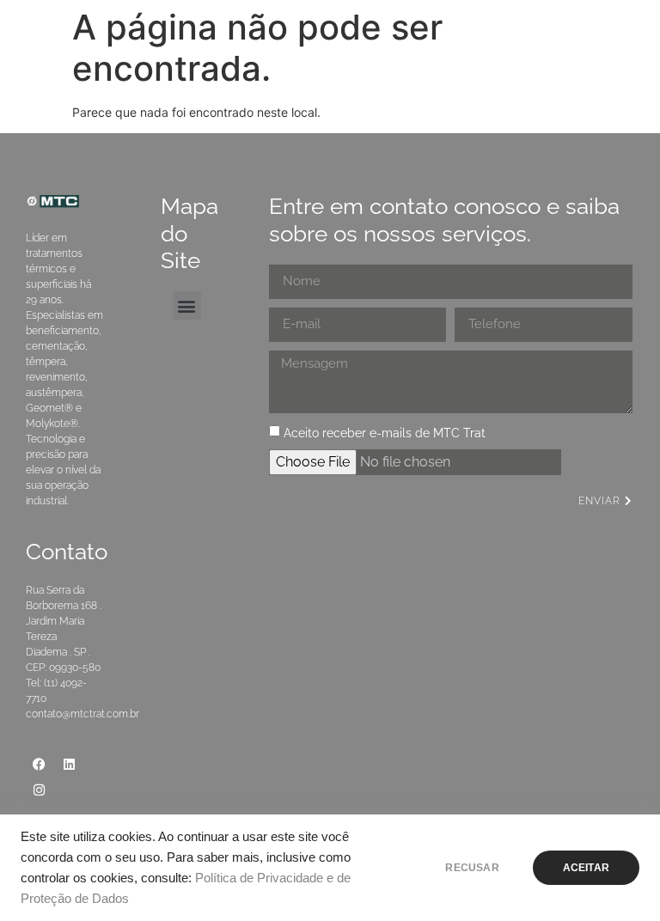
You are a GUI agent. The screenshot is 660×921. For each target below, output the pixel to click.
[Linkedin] (69, 764)
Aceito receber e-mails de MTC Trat (385, 433)
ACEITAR (586, 868)
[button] (187, 305)
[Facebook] (39, 764)
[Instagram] (39, 789)
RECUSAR (471, 868)
